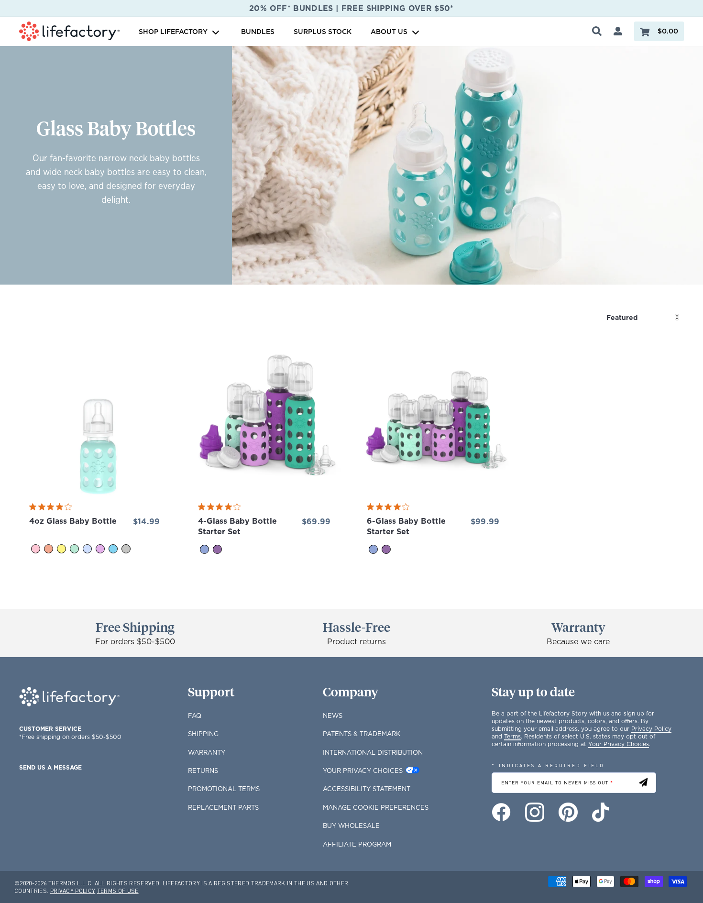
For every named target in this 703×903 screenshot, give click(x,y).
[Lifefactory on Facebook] (501, 812)
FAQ (194, 715)
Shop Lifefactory (174, 31)
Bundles (258, 31)
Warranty (206, 752)
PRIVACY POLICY (73, 890)
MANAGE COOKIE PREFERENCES (375, 807)
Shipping (203, 733)
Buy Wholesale (351, 825)
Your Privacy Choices (363, 770)
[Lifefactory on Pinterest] (568, 812)
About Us (389, 31)
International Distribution (373, 752)
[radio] (35, 548)
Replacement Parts (223, 807)
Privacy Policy (651, 729)
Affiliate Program (357, 844)
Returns (203, 770)
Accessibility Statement (366, 788)
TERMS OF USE (118, 890)
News (332, 715)
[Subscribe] (643, 782)
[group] (93, 461)
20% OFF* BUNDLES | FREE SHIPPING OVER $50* (351, 8)
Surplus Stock (323, 31)
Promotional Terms (224, 788)
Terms (512, 736)
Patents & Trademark (361, 733)
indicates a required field (548, 765)
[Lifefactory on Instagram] (534, 812)
